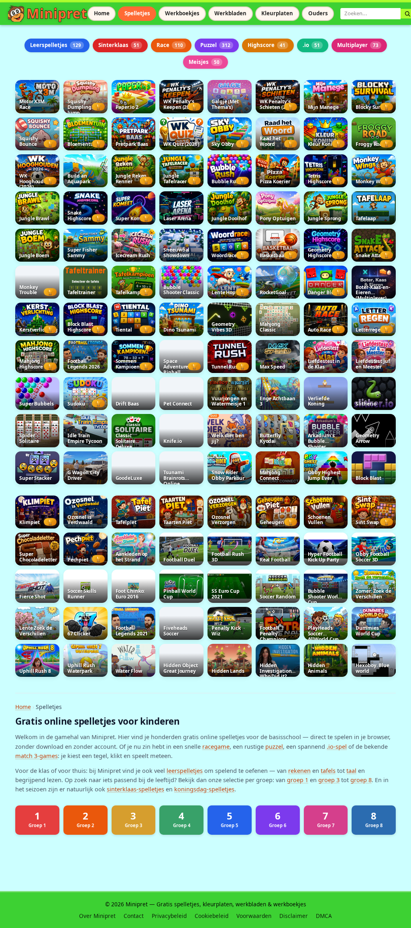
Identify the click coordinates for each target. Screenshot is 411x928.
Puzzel (215, 45)
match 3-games (36, 756)
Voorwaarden (253, 916)
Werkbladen (230, 13)
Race (170, 45)
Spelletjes (137, 13)
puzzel (274, 746)
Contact (134, 916)
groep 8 (361, 780)
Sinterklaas (118, 45)
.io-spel (337, 746)
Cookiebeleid (211, 916)
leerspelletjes (185, 770)
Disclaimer (293, 916)
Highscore (266, 45)
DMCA (324, 916)
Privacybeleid (169, 916)
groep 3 (329, 780)
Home (102, 13)
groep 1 (297, 780)
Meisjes (204, 62)
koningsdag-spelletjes (204, 789)
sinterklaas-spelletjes (135, 789)
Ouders (318, 13)
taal (351, 770)
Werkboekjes (182, 13)
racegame (216, 746)
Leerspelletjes (55, 45)
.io (311, 45)
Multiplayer (357, 45)
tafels (328, 770)
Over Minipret (97, 916)
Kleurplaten (277, 13)
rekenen (299, 770)
